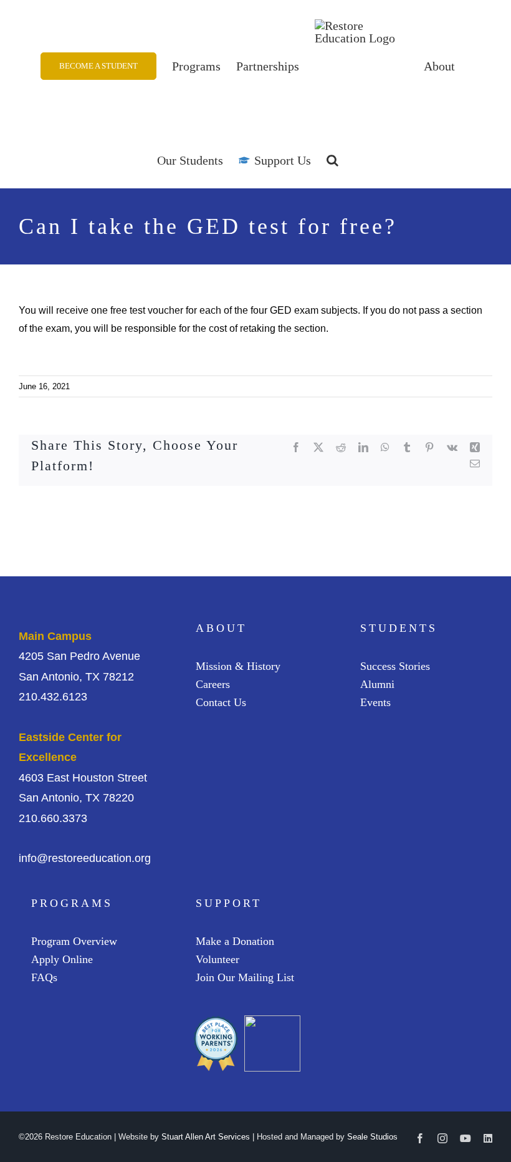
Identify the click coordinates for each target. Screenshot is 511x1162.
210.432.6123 (53, 696)
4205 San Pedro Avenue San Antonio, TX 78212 (79, 656)
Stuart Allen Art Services (205, 1136)
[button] (332, 160)
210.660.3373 (53, 818)
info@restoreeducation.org (85, 858)
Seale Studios (372, 1136)
